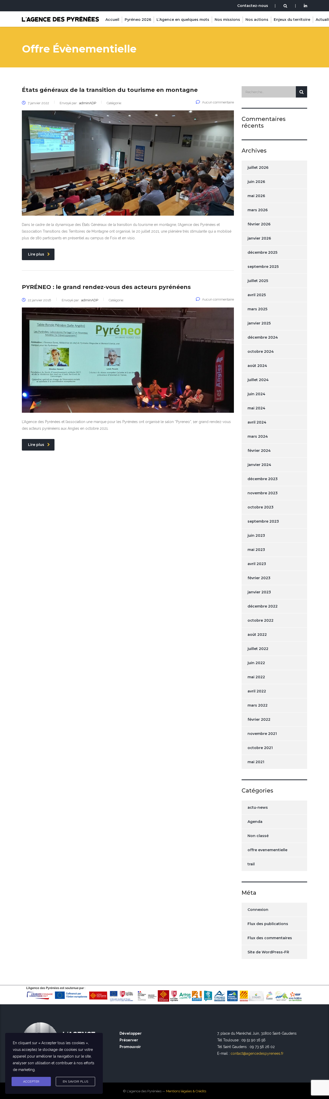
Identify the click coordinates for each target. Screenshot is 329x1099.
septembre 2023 (263, 521)
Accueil (112, 19)
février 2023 (259, 578)
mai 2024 (256, 408)
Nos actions (256, 19)
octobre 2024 (261, 351)
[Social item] (305, 6)
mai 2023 (256, 549)
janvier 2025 (259, 323)
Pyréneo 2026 (138, 19)
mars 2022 (258, 705)
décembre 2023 (263, 479)
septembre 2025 (263, 266)
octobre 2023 (260, 507)
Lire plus (36, 254)
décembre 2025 (262, 252)
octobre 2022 (260, 620)
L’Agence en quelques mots (183, 19)
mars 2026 (258, 210)
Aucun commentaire (218, 102)
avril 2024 (257, 422)
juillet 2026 (258, 167)
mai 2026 (256, 196)
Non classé (258, 835)
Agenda (255, 821)
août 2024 (257, 365)
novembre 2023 (263, 493)
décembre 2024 (263, 337)
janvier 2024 (259, 464)
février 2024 (259, 450)
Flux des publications (268, 923)
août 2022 (257, 634)
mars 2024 (258, 436)
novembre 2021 (262, 733)
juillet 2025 (258, 280)
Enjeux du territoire (292, 19)
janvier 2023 (259, 592)
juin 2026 (256, 181)
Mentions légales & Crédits (186, 1091)
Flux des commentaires (270, 938)
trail (251, 864)
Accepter (31, 1081)
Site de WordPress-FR (268, 952)
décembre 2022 (263, 606)
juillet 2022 (258, 648)
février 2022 (259, 719)
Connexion (258, 909)
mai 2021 (256, 762)
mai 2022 (256, 677)
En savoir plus (75, 1081)
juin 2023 (256, 535)
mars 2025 (257, 309)
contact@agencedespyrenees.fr (257, 1053)
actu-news (258, 807)
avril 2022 (257, 691)
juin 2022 (256, 663)
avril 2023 (257, 563)
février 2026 (259, 224)
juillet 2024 (258, 379)
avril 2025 (257, 295)
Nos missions (227, 19)
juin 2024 (256, 394)
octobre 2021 (260, 747)
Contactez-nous (252, 5)
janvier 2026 (259, 238)
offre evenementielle (267, 850)
